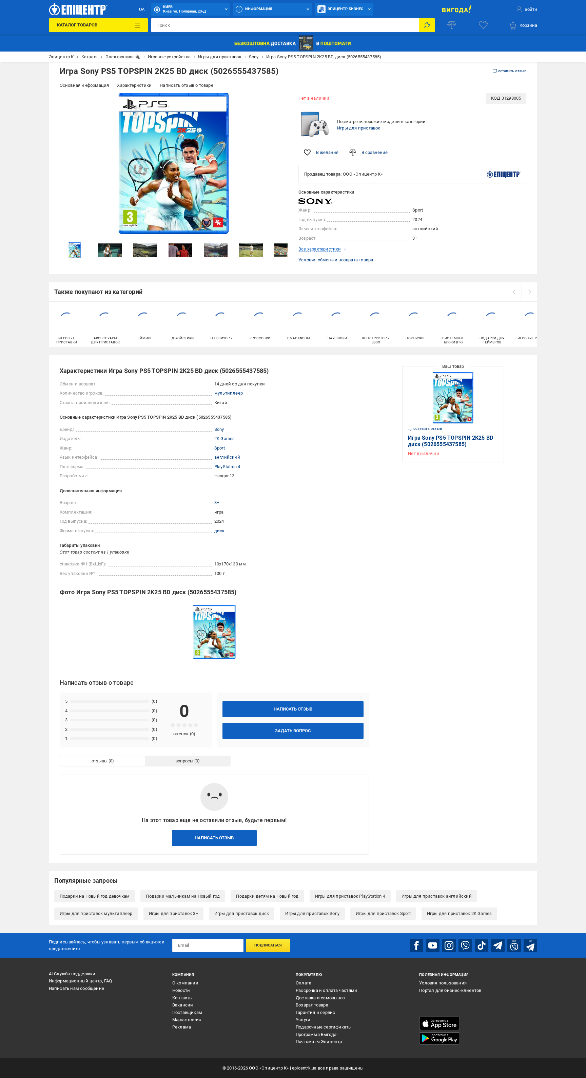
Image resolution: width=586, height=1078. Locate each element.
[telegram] (498, 945)
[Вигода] (456, 9)
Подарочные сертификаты (324, 1027)
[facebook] (416, 945)
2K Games (224, 438)
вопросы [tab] (184, 760)
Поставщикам (187, 1012)
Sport (219, 448)
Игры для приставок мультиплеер (96, 913)
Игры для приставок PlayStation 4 (350, 896)
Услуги (303, 1019)
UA (141, 9)
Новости (181, 990)
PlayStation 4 (227, 466)
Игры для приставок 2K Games (459, 913)
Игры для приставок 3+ (173, 913)
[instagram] (449, 945)
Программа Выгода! (316, 1034)
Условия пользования (443, 982)
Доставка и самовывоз (320, 997)
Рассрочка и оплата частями (326, 990)
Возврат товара (312, 1004)
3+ (216, 502)
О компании (185, 982)
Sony (219, 429)
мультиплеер (228, 393)
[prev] (514, 291)
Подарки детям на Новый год (267, 896)
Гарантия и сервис (315, 1012)
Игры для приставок (358, 128)
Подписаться (268, 945)
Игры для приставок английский (437, 896)
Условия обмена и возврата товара (335, 259)
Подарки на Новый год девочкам (95, 896)
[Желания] (483, 25)
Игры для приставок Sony (312, 913)
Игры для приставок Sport (383, 913)
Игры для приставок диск (241, 913)
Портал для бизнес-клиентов (450, 990)
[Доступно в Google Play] (439, 1038)
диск (219, 530)
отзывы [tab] (100, 760)
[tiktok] (481, 945)
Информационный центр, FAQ (80, 980)
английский (227, 457)
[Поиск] (427, 25)
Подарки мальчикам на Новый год (183, 896)
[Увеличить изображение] (278, 102)
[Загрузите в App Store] (439, 1023)
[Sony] (315, 201)
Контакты (182, 997)
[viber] (465, 945)
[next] (529, 291)
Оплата (303, 982)
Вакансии (182, 1004)
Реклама (181, 1027)
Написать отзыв (293, 709)
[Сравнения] (451, 25)
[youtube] (433, 945)
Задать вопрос (293, 730)
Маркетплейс (186, 1019)
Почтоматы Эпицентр (319, 1041)
